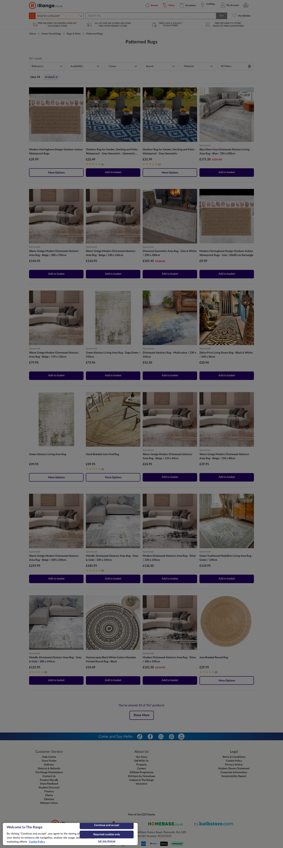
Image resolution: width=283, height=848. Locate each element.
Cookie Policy (37, 841)
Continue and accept (106, 825)
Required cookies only (106, 834)
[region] (70, 834)
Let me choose (106, 841)
